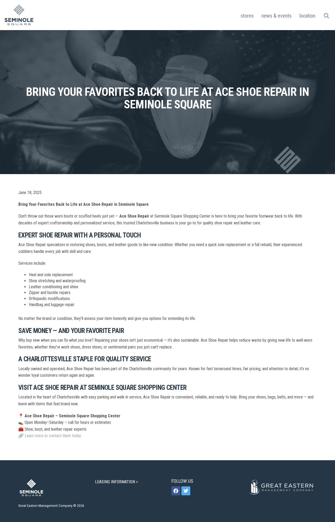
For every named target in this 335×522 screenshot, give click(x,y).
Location (307, 16)
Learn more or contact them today (53, 435)
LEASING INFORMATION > (117, 481)
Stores (247, 16)
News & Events (276, 16)
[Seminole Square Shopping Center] (19, 15)
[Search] (326, 15)
